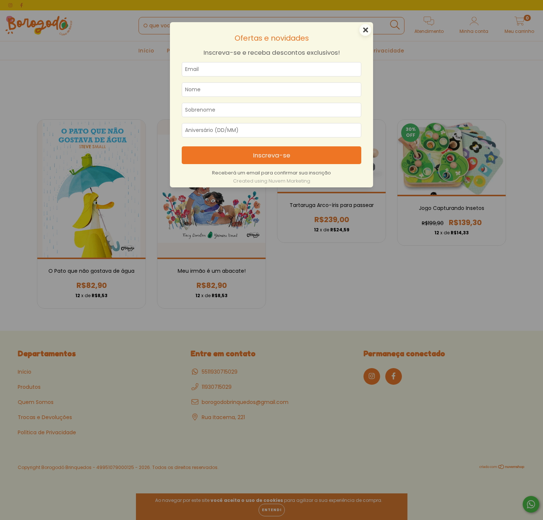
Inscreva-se (271, 155)
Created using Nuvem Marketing (271, 181)
